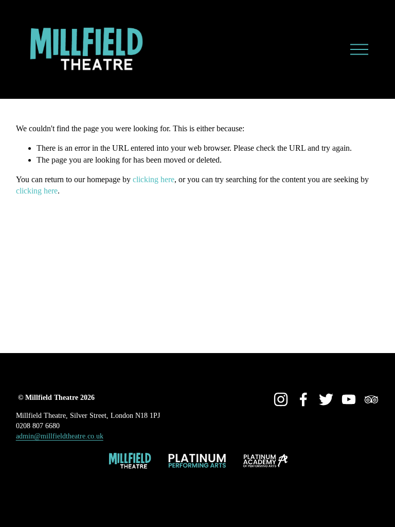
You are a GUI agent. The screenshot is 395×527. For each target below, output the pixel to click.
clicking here (153, 179)
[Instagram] (281, 399)
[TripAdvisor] (371, 399)
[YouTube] (349, 399)
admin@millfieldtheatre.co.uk (59, 436)
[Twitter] (326, 399)
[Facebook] (303, 399)
